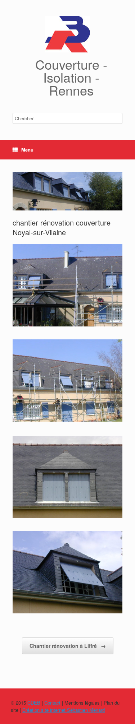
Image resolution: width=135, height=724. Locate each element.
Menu (27, 149)
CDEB (33, 702)
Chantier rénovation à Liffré (68, 645)
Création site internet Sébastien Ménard (63, 709)
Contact (52, 702)
